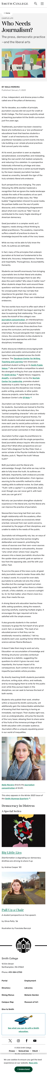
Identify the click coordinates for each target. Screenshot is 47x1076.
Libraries (28, 988)
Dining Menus (8, 995)
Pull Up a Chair (13, 910)
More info (33, 1063)
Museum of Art (31, 1002)
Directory (6, 988)
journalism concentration (13, 320)
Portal (4, 981)
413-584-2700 (15, 972)
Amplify (5, 378)
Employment (30, 981)
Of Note (26, 397)
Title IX (35, 1051)
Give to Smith (8, 1009)
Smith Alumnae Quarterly (16, 798)
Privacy (12, 1051)
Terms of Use (23, 1051)
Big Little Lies (12, 852)
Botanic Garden (31, 995)
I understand (23, 1069)
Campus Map (8, 1002)
